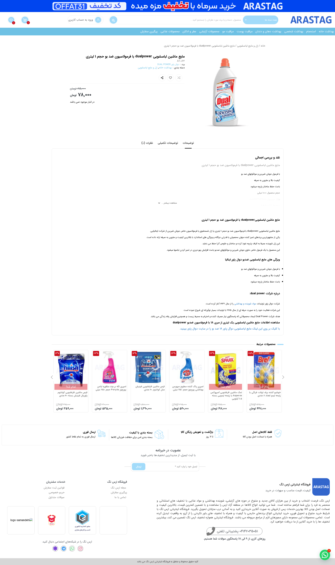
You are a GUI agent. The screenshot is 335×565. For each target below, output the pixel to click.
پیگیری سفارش (149, 31)
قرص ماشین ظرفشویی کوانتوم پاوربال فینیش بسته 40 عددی (111, 394)
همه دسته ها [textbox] (271, 20)
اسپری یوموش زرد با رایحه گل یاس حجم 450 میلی (73, 394)
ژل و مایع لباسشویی (247, 46)
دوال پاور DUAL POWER (168, 64)
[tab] (188, 143)
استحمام (311, 31)
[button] (283, 377)
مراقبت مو (228, 31)
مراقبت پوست (244, 31)
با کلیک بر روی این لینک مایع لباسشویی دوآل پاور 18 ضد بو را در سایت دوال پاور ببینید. (229, 329)
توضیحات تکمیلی (168, 143)
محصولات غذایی (170, 31)
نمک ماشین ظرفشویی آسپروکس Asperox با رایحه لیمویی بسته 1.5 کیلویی (265, 396)
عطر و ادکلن (189, 31)
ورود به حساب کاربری (80, 20)
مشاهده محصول (271, 353)
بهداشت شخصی (293, 31)
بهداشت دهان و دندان (268, 31)
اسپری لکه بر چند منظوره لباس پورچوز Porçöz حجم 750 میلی (149, 388)
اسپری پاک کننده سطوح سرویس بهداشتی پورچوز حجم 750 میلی (226, 388)
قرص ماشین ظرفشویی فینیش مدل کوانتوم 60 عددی (188, 388)
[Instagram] (80, 549)
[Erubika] (55, 549)
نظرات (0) (147, 143)
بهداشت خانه (326, 31)
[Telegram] (64, 549)
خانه (263, 46)
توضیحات (188, 143)
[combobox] (260, 20)
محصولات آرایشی (209, 31)
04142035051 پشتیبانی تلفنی (237, 531)
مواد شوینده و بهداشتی (245, 304)
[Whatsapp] (72, 549)
